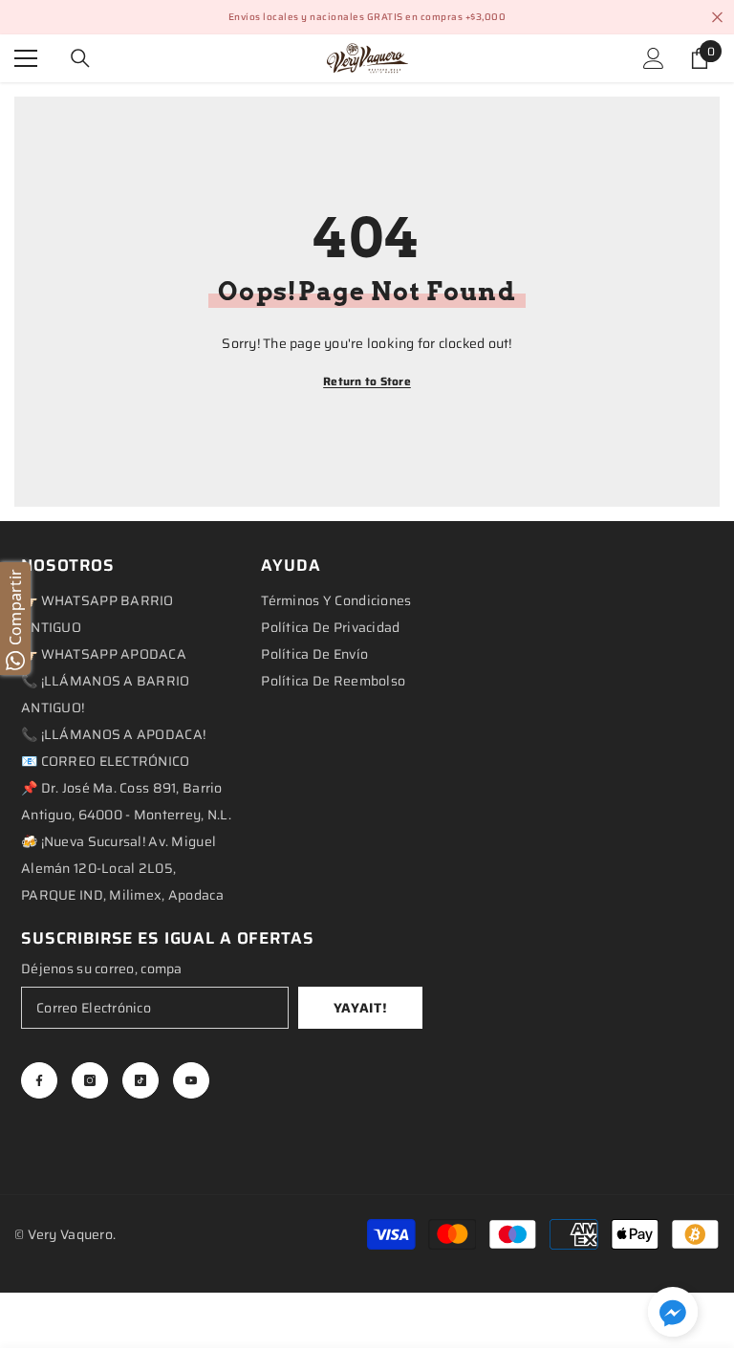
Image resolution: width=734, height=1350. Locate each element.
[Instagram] (90, 1080)
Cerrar (717, 18)
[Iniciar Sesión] (653, 58)
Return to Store (367, 381)
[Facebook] (39, 1080)
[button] (673, 1312)
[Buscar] (80, 58)
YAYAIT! (361, 1007)
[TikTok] (140, 1080)
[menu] (25, 58)
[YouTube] (191, 1080)
